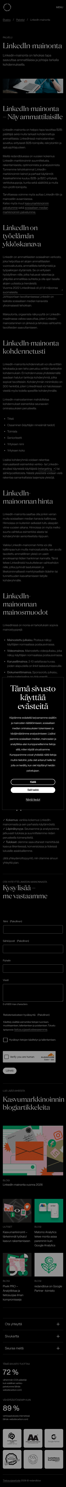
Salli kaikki (33, 789)
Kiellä (33, 782)
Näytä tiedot (33, 799)
